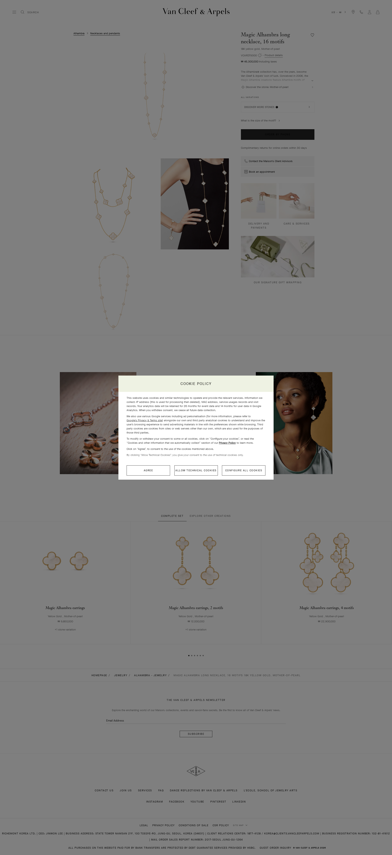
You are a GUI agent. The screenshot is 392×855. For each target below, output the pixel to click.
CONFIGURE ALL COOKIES (243, 470)
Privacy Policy (227, 443)
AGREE (148, 470)
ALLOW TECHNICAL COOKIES (196, 470)
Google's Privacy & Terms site (144, 420)
